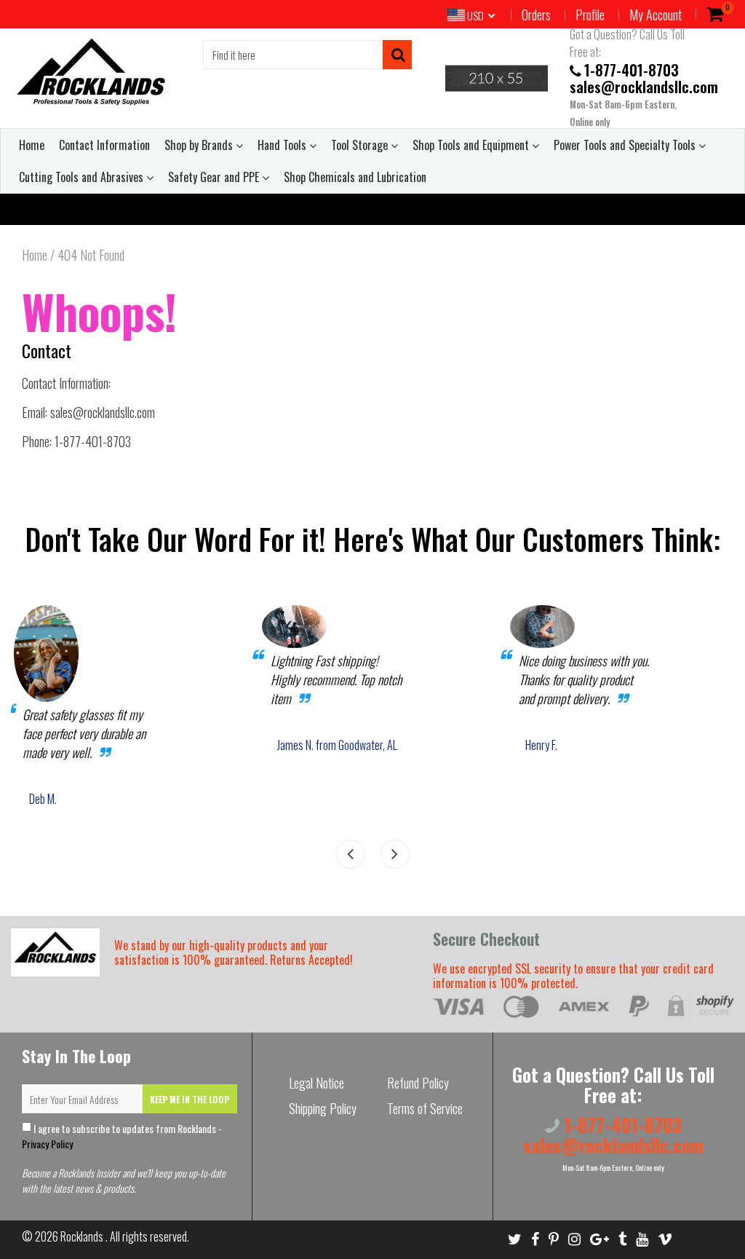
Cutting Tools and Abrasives (82, 177)
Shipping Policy (322, 1108)
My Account (655, 14)
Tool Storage (361, 145)
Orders (536, 14)
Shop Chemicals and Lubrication (355, 177)
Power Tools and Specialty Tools (626, 145)
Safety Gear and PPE (215, 177)
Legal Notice (316, 1082)
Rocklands (82, 1236)
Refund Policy (418, 1082)
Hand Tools (283, 145)
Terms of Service (425, 1108)
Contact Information (104, 145)
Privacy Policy (47, 1143)
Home (31, 145)
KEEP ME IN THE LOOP (189, 1099)
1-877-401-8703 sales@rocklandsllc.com (644, 78)
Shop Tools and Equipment (472, 145)
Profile (590, 14)
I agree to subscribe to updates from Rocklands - (122, 1136)
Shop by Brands (200, 145)
